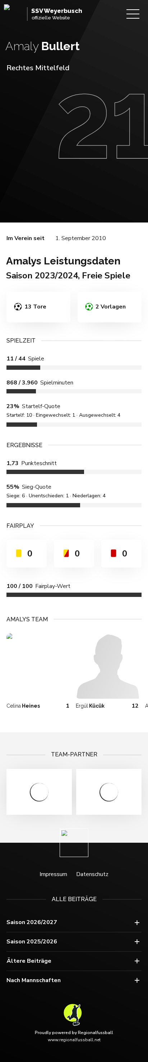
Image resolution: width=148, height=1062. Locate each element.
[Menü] (133, 14)
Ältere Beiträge (28, 961)
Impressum (53, 874)
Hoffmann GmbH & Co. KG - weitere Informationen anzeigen (39, 792)
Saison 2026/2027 (31, 922)
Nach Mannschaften (33, 980)
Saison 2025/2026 (31, 942)
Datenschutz (92, 874)
